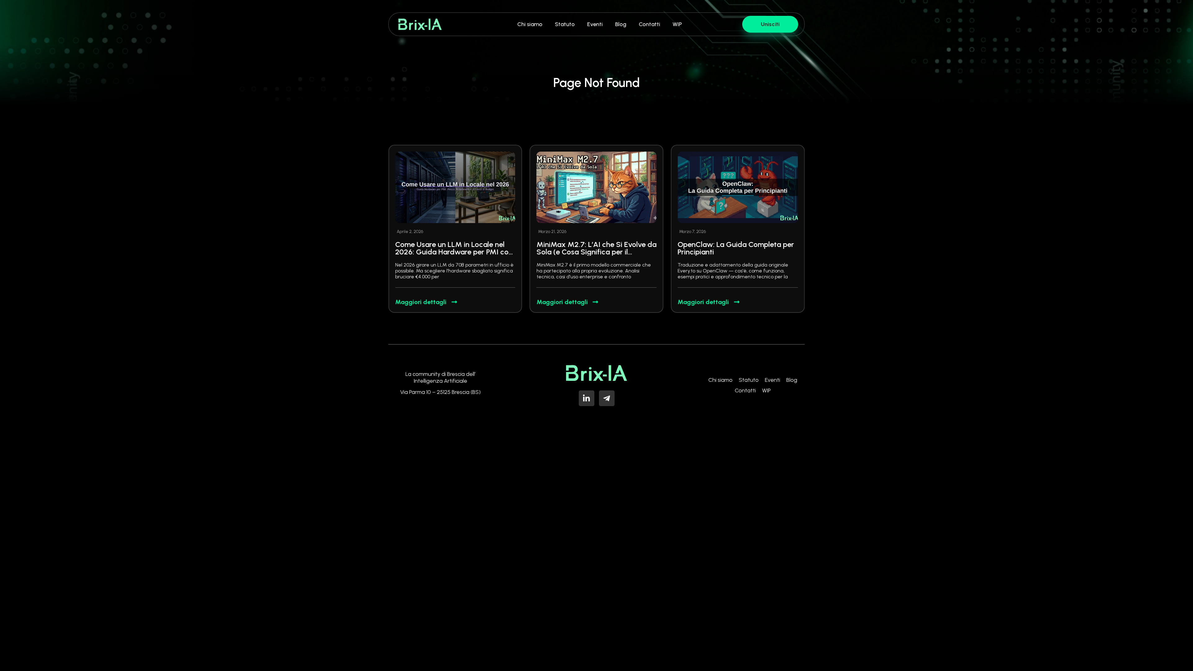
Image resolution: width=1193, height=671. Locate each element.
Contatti (649, 24)
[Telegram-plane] (607, 398)
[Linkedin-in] (586, 398)
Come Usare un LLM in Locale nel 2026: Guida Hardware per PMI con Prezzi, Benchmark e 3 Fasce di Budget (454, 255)
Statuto (565, 24)
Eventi (595, 24)
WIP (677, 24)
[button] (582, 317)
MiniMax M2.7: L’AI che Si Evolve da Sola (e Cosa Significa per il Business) (596, 252)
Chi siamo (529, 24)
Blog (620, 24)
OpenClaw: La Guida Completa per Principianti (736, 248)
